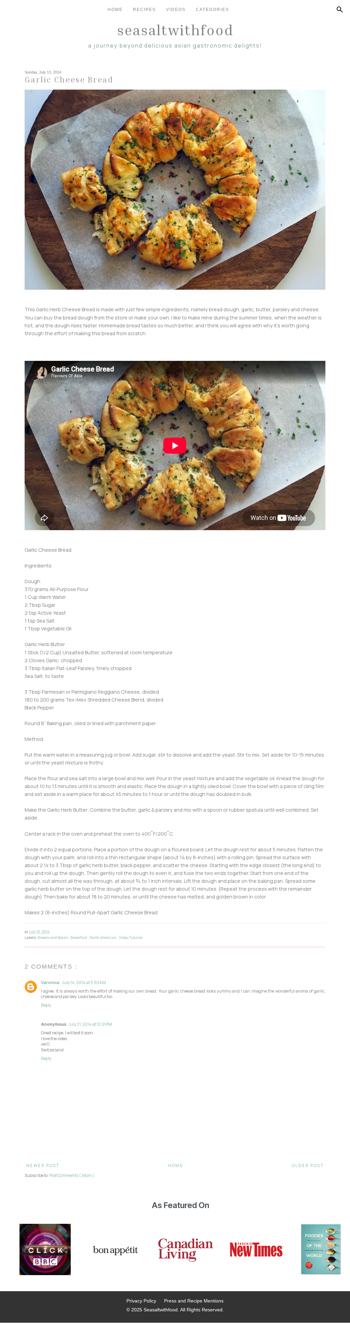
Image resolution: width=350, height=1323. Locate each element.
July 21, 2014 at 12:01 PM (90, 1024)
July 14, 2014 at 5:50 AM (84, 982)
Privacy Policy (141, 1301)
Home (115, 9)
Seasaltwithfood (175, 29)
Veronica (50, 982)
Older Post (308, 1165)
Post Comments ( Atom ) (71, 1175)
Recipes (144, 9)
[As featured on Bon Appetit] (114, 1250)
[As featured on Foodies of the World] (320, 1250)
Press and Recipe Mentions (194, 1301)
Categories (212, 9)
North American (103, 937)
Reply (46, 1005)
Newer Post (42, 1165)
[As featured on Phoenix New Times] (256, 1250)
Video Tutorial (131, 937)
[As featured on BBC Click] (45, 1250)
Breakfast (79, 937)
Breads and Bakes (53, 937)
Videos (176, 9)
